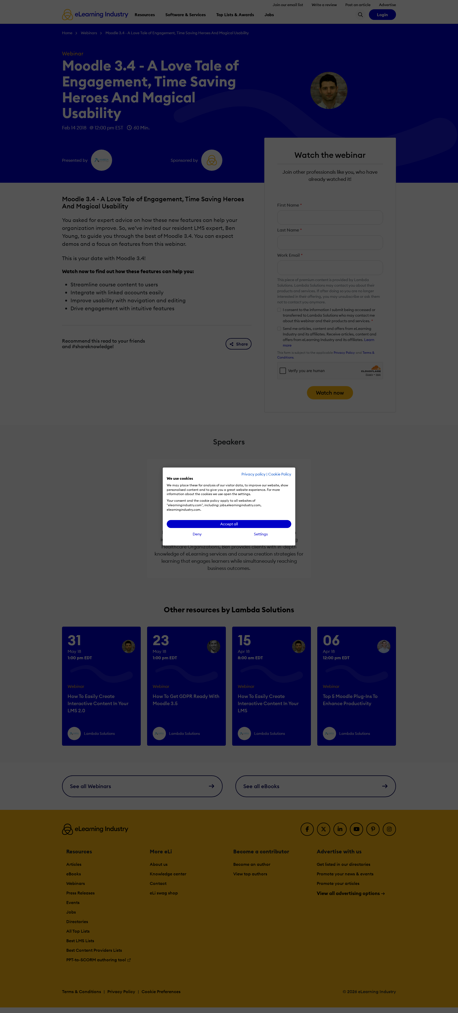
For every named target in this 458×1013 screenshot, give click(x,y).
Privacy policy (253, 474)
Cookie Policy (279, 474)
